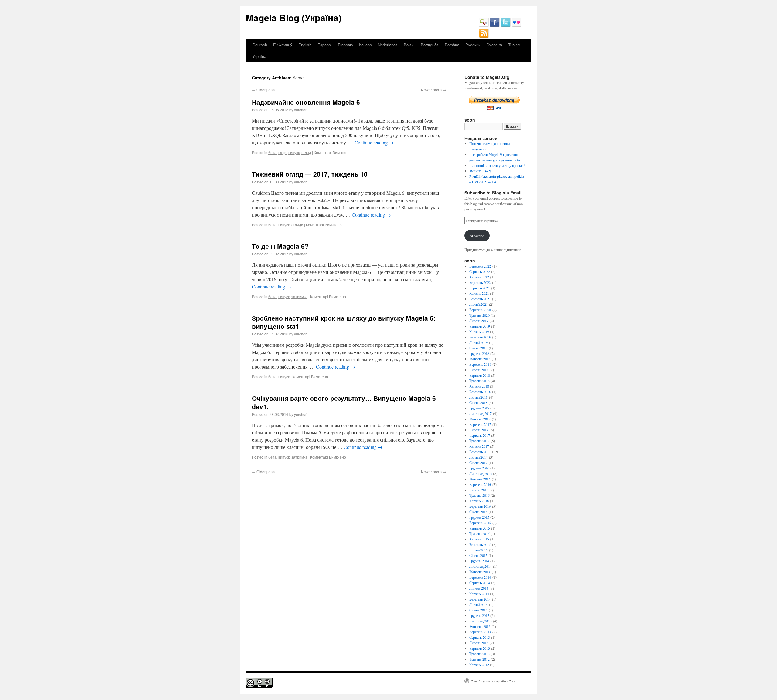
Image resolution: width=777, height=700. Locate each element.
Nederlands (388, 45)
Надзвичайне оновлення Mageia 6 (306, 101)
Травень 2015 (479, 533)
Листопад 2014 (480, 566)
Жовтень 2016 (479, 478)
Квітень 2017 (479, 446)
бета (272, 152)
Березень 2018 (480, 391)
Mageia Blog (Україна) (293, 17)
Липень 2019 (478, 320)
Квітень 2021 (479, 293)
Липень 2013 (478, 642)
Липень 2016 (478, 489)
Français (345, 45)
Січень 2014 (478, 609)
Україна (259, 56)
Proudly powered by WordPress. (493, 680)
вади (282, 152)
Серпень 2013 (479, 637)
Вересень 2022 (480, 266)
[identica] (484, 25)
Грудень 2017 (479, 408)
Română (452, 45)
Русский (472, 45)
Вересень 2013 (480, 631)
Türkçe (514, 45)
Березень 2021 (480, 298)
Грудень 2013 (479, 615)
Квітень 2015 (479, 539)
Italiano (365, 45)
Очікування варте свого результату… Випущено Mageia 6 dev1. (344, 402)
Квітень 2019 (479, 331)
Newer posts (433, 89)
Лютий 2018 (478, 397)
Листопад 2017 (480, 413)
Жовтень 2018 (479, 358)
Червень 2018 (479, 375)
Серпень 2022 (479, 271)
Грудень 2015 (479, 517)
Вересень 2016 (480, 484)
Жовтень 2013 (479, 626)
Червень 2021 (479, 287)
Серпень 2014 (479, 582)
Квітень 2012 (479, 664)
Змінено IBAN (480, 170)
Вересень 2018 (480, 364)
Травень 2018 (479, 380)
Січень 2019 (478, 347)
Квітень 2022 (479, 276)
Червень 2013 (479, 648)
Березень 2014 (480, 599)
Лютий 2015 (478, 549)
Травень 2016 (479, 495)
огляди (297, 224)
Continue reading (374, 142)
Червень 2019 (479, 326)
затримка (299, 296)
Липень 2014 (478, 588)
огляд (306, 152)
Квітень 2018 (479, 386)
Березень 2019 (480, 337)
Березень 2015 (480, 544)
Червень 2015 (479, 528)
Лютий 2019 (478, 342)
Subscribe (477, 235)
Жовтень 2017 (479, 418)
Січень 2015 (478, 555)
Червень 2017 (479, 435)
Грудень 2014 (479, 560)
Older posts (263, 89)
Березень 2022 (480, 282)
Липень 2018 (478, 369)
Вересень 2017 (480, 424)
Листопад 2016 (480, 473)
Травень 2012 (479, 659)
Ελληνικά (282, 45)
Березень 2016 (480, 506)
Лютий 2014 (478, 604)
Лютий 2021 (478, 304)
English (304, 45)
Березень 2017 (480, 451)
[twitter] (506, 25)
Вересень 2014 (480, 577)
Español (324, 45)
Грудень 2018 (479, 353)
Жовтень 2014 (479, 571)
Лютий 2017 (478, 457)
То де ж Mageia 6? (280, 246)
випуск (294, 152)
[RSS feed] (484, 36)
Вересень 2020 (480, 309)
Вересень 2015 (480, 522)
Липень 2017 (478, 429)
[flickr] (516, 25)
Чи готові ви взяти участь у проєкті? (497, 165)
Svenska (494, 45)
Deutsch (260, 45)
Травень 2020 (479, 315)
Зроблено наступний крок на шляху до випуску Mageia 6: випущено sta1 (344, 322)
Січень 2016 (478, 511)
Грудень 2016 (479, 468)
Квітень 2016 (479, 500)
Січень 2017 (478, 462)
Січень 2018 (478, 402)
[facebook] (495, 25)
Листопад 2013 (480, 620)
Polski (409, 45)
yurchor (300, 109)
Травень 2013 (479, 653)
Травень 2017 (479, 440)
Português (430, 45)
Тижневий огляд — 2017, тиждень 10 (310, 173)
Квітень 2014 (479, 593)
